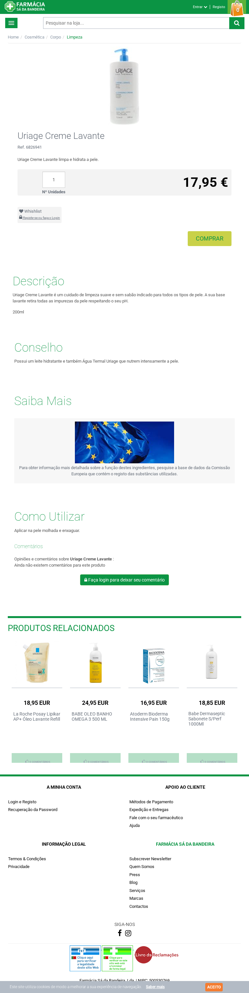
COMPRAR (209, 238)
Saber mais (155, 987)
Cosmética (34, 37)
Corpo (55, 37)
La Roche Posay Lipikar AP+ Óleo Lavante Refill (36, 716)
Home (13, 37)
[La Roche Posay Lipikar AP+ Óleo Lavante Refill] (37, 662)
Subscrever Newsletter (150, 858)
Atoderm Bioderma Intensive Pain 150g (150, 716)
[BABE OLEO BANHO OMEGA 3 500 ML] (95, 662)
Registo (219, 7)
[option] (37, 701)
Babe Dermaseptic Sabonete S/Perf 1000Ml (206, 719)
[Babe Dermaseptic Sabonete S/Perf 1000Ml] (212, 662)
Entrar (198, 7)
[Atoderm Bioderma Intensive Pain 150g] (153, 662)
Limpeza (74, 37)
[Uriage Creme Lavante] (124, 86)
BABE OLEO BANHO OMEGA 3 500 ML (92, 716)
